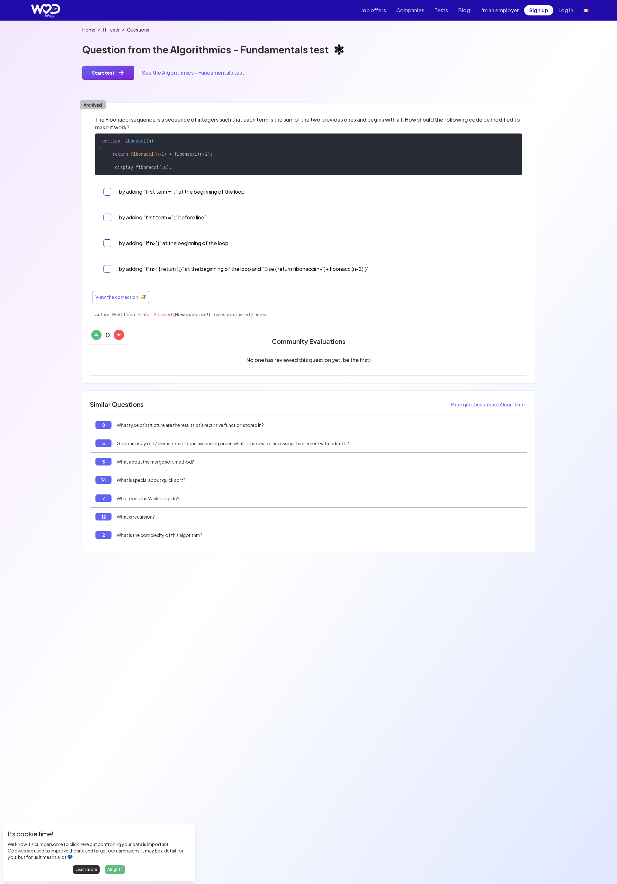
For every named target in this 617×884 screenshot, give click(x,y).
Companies (410, 10)
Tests (441, 10)
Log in (566, 10)
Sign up (538, 10)
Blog (464, 10)
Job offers (373, 10)
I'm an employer (499, 10)
